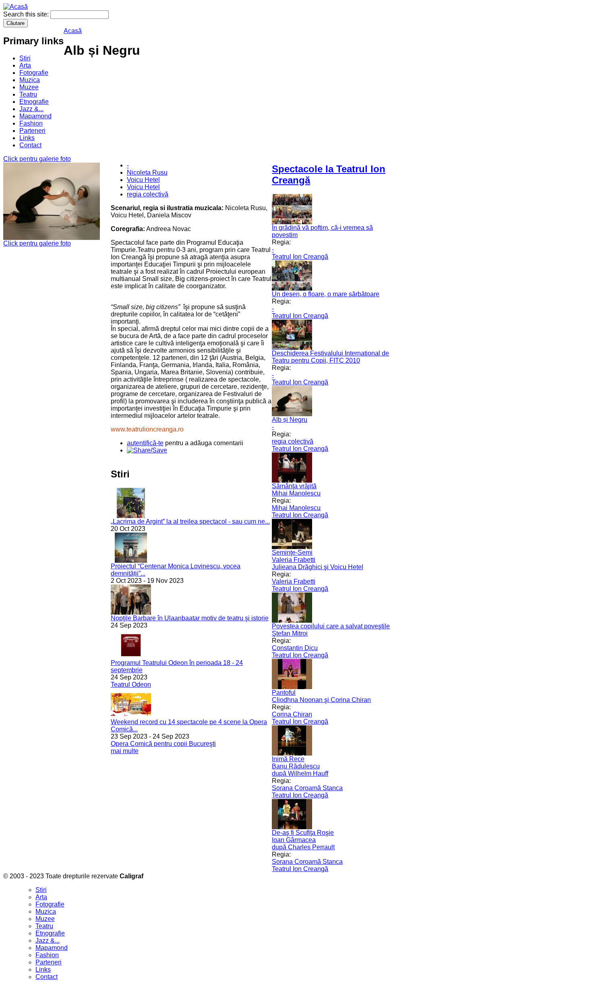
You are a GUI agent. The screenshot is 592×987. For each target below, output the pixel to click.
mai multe (125, 750)
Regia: (281, 242)
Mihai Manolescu (296, 493)
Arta (25, 65)
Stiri (25, 58)
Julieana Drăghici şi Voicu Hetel (317, 567)
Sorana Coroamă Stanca (307, 788)
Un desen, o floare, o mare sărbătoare (325, 294)
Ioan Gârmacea (294, 839)
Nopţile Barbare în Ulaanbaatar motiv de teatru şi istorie (190, 618)
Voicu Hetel (143, 179)
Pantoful (284, 692)
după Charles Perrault (303, 847)
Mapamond (35, 116)
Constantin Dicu (295, 647)
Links (27, 137)
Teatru (28, 94)
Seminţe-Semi (292, 552)
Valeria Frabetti (293, 559)
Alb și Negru (289, 419)
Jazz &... (31, 108)
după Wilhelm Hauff (300, 773)
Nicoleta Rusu (147, 172)
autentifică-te (145, 443)
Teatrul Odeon (131, 684)
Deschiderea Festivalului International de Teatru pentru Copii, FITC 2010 (330, 357)
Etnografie (34, 101)
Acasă (73, 30)
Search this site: (26, 14)
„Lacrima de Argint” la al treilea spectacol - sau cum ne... (190, 521)
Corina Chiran (292, 714)
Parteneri (32, 130)
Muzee (29, 87)
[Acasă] (15, 6)
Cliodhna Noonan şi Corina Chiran (321, 699)
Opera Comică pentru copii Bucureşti (163, 743)
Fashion (31, 123)
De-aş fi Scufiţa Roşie (303, 832)
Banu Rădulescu (296, 766)
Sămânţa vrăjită (294, 486)
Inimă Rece (288, 759)
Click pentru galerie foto (37, 158)
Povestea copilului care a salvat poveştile (331, 626)
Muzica (29, 79)
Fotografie (33, 72)
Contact (30, 145)
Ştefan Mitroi (290, 633)
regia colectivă (147, 194)
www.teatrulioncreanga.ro (147, 429)
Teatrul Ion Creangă (300, 256)
